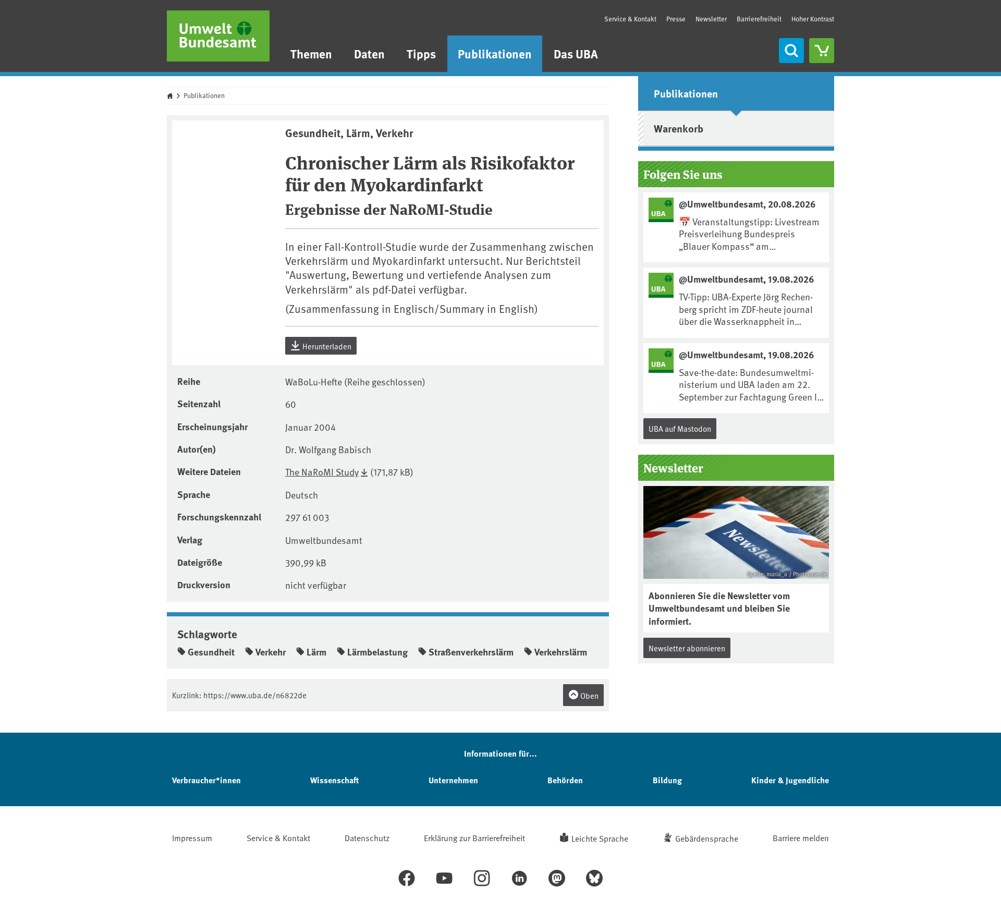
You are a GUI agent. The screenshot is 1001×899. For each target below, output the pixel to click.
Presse (676, 18)
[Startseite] (218, 36)
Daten (369, 53)
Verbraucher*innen (206, 780)
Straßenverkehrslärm (471, 652)
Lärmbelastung (377, 652)
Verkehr (270, 652)
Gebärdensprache (706, 838)
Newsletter (711, 18)
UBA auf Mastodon (680, 428)
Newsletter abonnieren (687, 647)
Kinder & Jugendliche (790, 780)
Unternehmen (453, 780)
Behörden (565, 780)
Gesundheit (211, 652)
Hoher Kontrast (812, 19)
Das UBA (576, 53)
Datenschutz (367, 837)
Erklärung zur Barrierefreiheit (474, 837)
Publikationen (495, 53)
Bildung (667, 780)
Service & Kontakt (630, 18)
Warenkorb (678, 128)
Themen (311, 53)
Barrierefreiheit (759, 18)
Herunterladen (326, 346)
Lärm (316, 652)
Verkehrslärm (560, 652)
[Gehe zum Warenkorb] (821, 50)
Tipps (421, 53)
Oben (589, 695)
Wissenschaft (334, 780)
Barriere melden (801, 837)
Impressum (192, 837)
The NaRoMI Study (322, 471)
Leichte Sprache (599, 838)
